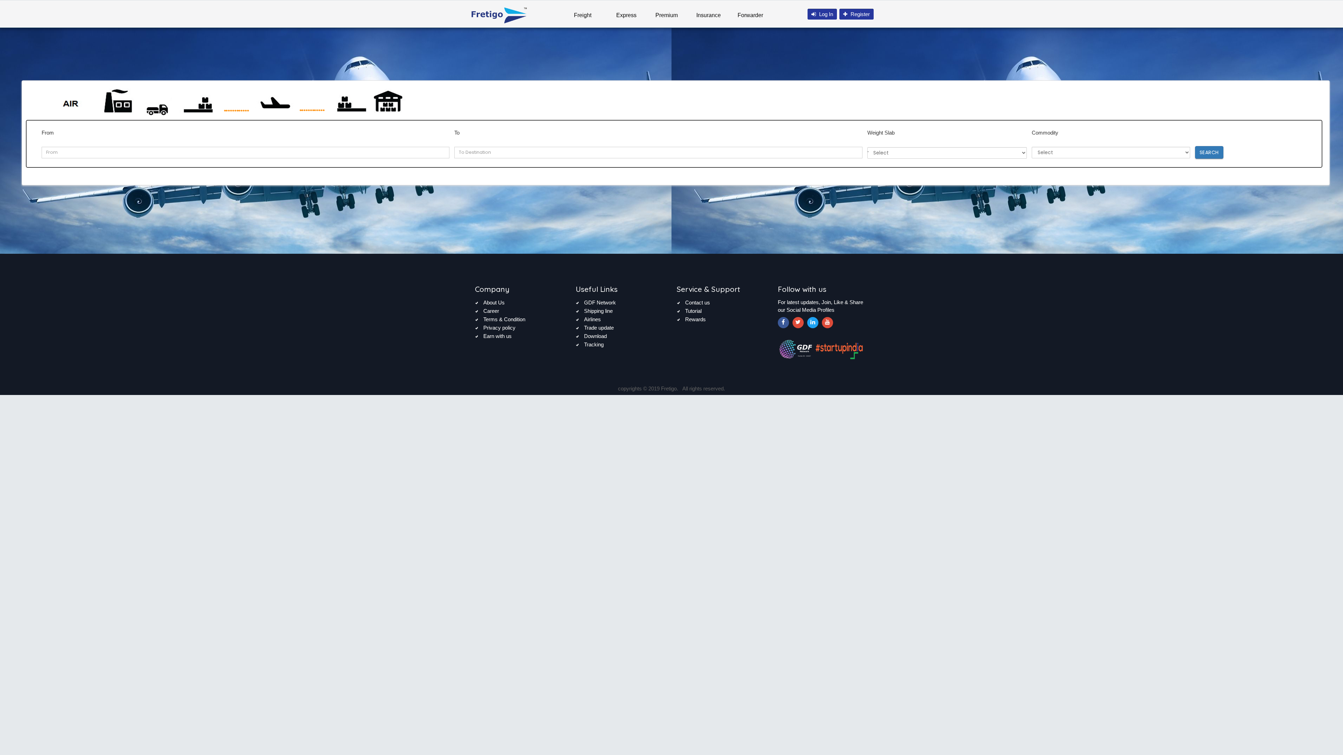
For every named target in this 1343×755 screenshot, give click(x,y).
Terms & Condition (504, 319)
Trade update (599, 328)
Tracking (594, 344)
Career (491, 311)
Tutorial (693, 311)
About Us (494, 302)
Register (859, 14)
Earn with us (497, 336)
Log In (825, 14)
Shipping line (598, 311)
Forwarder (750, 15)
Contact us (697, 302)
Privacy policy (499, 328)
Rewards (695, 319)
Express (626, 15)
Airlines (592, 319)
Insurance (708, 15)
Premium (666, 15)
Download (595, 336)
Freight (582, 15)
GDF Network (600, 302)
